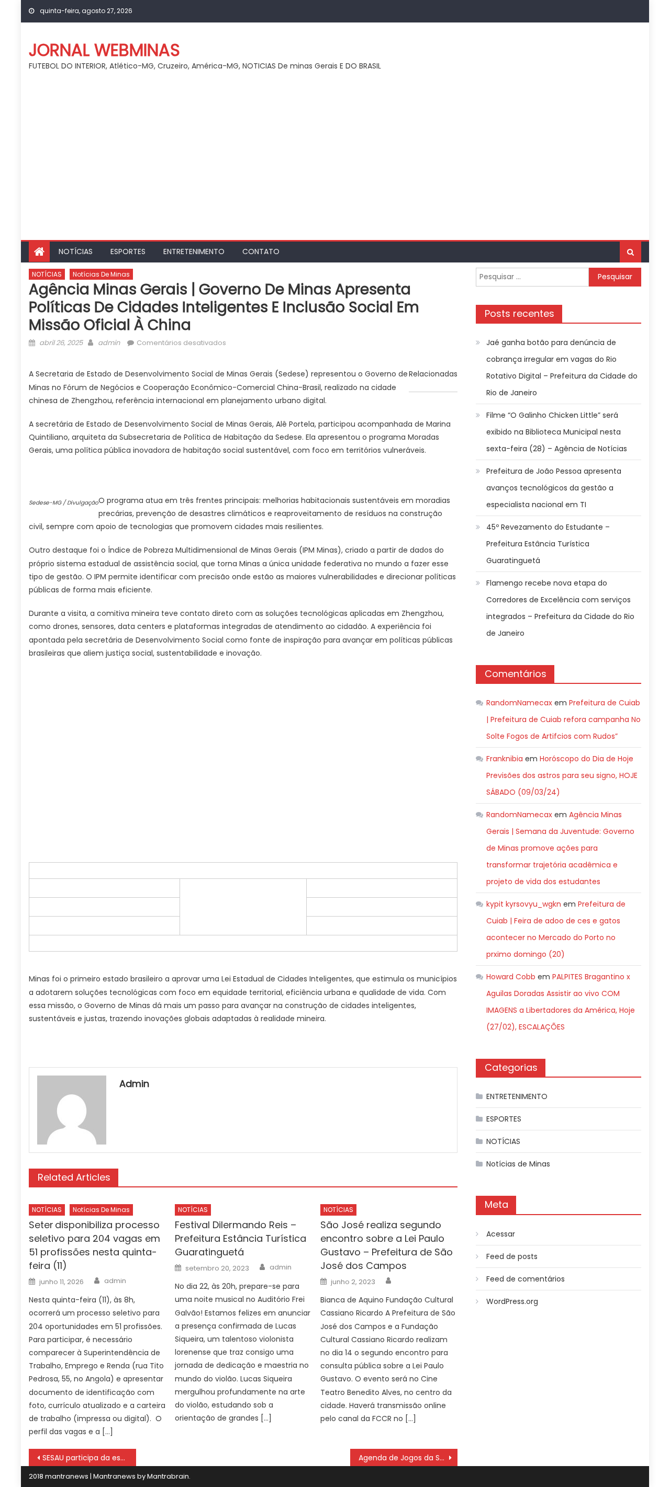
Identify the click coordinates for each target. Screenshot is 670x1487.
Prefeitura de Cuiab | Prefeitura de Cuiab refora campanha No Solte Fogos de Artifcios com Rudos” (563, 719)
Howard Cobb (510, 976)
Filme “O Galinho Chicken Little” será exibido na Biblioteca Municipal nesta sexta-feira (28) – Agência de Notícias (556, 432)
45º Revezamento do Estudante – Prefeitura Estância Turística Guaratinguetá (548, 544)
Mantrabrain (168, 1476)
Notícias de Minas (101, 274)
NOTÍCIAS (76, 251)
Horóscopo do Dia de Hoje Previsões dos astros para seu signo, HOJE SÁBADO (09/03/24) (562, 775)
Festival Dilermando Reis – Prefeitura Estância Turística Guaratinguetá (240, 1238)
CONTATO (261, 251)
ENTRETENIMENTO (194, 251)
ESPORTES (128, 251)
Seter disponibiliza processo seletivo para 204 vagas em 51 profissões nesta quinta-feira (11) (94, 1245)
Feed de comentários (525, 1279)
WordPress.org (512, 1301)
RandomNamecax (519, 702)
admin (109, 343)
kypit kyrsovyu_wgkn (523, 904)
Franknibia (504, 758)
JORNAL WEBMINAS (104, 50)
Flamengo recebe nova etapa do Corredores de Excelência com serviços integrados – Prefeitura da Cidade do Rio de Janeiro (560, 608)
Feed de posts (512, 1256)
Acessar (500, 1234)
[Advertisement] (335, 161)
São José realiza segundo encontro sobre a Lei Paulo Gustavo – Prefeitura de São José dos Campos (386, 1245)
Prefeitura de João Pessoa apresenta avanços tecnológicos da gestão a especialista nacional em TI (553, 488)
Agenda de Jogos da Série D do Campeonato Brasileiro (408, 1457)
